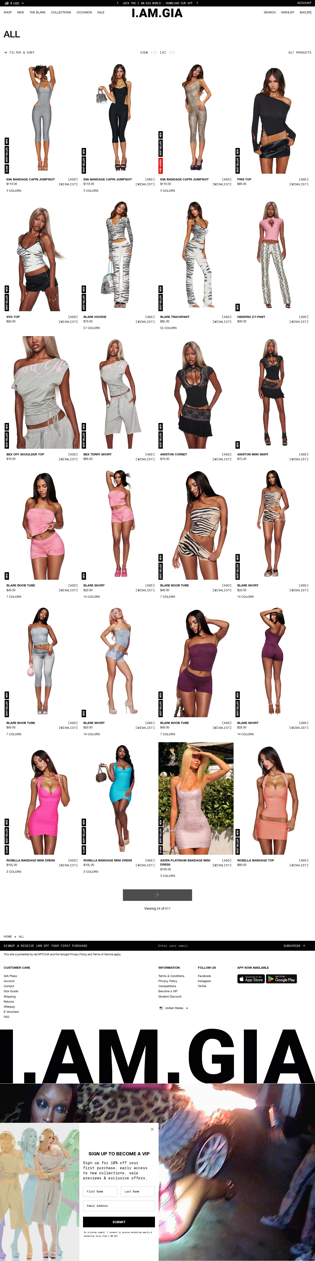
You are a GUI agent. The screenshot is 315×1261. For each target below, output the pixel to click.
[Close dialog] (152, 1129)
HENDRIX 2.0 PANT (251, 317)
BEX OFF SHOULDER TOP (25, 454)
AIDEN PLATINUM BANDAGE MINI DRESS (185, 862)
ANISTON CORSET (173, 454)
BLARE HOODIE (94, 317)
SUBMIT (119, 1222)
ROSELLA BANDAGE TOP (255, 860)
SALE (100, 12)
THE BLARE (37, 12)
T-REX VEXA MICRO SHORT (180, 1002)
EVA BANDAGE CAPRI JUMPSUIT (30, 179)
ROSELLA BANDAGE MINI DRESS (30, 860)
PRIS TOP (244, 179)
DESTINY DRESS (249, 1002)
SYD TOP (13, 317)
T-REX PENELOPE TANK (100, 1002)
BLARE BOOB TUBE (20, 585)
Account (304, 3)
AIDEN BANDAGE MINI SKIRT (27, 1002)
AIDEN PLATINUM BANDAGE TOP (185, 1133)
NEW (20, 12)
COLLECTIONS (61, 12)
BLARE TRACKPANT (175, 317)
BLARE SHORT (94, 585)
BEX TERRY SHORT (97, 454)
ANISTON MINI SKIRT (252, 454)
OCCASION (84, 12)
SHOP (8, 12)
